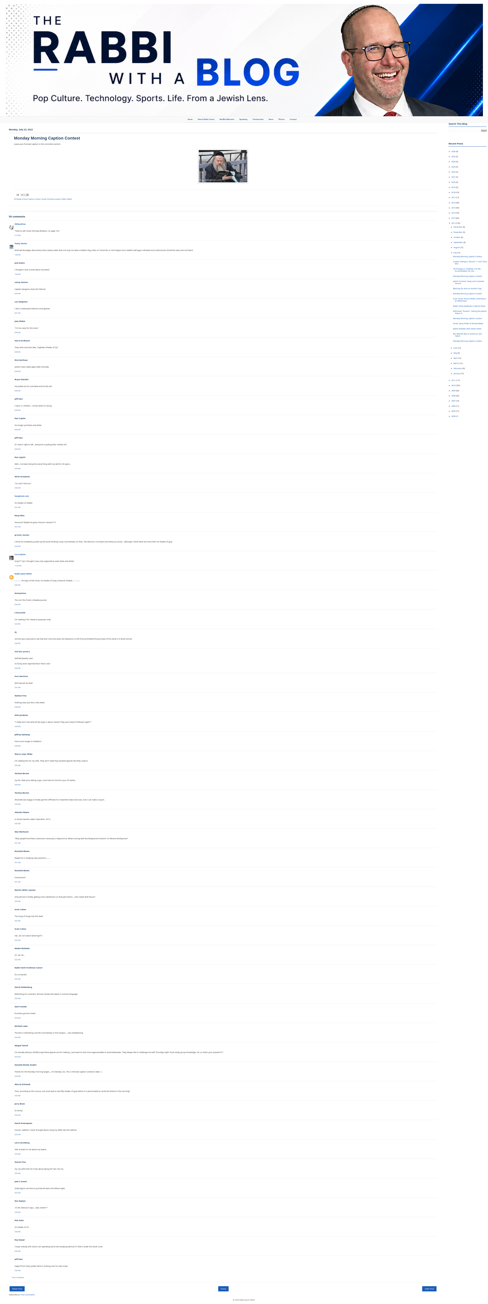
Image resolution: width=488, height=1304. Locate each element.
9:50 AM (17, 765)
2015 (453, 208)
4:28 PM (17, 643)
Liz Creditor (20, 554)
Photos (281, 119)
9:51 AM (17, 843)
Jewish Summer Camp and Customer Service (468, 282)
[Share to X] (25, 195)
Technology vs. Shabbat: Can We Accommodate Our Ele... (467, 270)
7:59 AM (17, 274)
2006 (453, 406)
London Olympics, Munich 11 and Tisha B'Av (470, 262)
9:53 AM (17, 998)
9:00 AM (17, 488)
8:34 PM (17, 604)
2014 (453, 213)
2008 (453, 395)
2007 (453, 401)
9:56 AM (17, 1212)
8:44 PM (17, 668)
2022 (453, 172)
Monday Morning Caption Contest (467, 256)
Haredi (43, 199)
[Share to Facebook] (27, 195)
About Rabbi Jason (206, 119)
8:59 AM (17, 430)
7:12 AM (17, 235)
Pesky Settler (21, 243)
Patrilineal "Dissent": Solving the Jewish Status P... (470, 312)
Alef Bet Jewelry (22, 651)
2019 (453, 187)
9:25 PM (17, 624)
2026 (453, 151)
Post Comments (28, 1294)
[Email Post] (17, 194)
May (456, 353)
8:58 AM (17, 332)
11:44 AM (18, 566)
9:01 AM (17, 507)
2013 (453, 218)
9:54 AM (17, 1057)
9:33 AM (17, 546)
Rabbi (64, 199)
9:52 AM (17, 901)
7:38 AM (17, 255)
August (457, 247)
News (271, 119)
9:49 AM (17, 726)
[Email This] (22, 195)
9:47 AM (17, 687)
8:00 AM (17, 293)
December (458, 227)
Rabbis (69, 199)
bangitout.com (22, 496)
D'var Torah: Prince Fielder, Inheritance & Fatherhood (469, 299)
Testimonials (258, 119)
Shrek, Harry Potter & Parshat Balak (468, 323)
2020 (453, 182)
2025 (453, 156)
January (457, 373)
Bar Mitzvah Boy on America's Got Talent (467, 335)
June (456, 348)
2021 (453, 177)
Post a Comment (18, 1277)
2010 (453, 385)
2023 (453, 167)
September (458, 242)
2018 (453, 192)
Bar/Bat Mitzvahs (227, 119)
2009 (453, 390)
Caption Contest (34, 199)
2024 (453, 161)
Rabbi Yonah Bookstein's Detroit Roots (469, 306)
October (457, 237)
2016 (453, 202)
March (457, 363)
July (455, 252)
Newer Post (17, 1288)
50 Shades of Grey (20, 199)
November (458, 232)
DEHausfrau (20, 224)
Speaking (243, 119)
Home (190, 119)
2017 (453, 197)
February (458, 368)
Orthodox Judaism (54, 199)
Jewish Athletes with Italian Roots (467, 328)
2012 (453, 223)
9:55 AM (17, 1134)
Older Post (429, 1288)
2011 (453, 380)
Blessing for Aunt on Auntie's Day (467, 288)
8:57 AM (17, 313)
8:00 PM (17, 585)
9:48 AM (17, 707)
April (456, 358)
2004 (453, 416)
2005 (453, 411)
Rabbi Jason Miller (23, 573)
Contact (293, 119)
